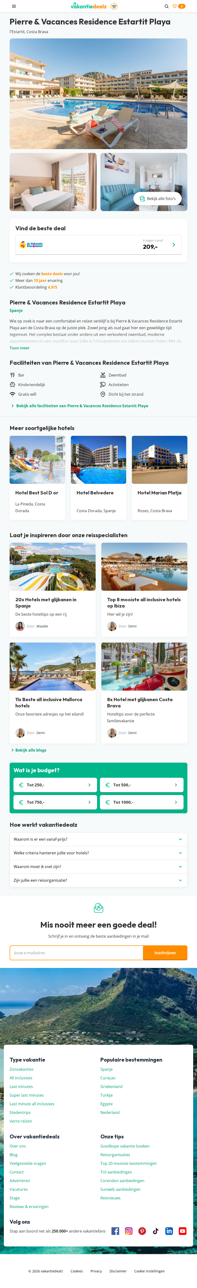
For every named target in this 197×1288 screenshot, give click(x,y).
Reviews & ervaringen (29, 1206)
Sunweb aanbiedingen (120, 1189)
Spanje (16, 310)
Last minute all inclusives (32, 1103)
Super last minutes (27, 1095)
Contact (17, 1172)
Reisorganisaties (115, 1154)
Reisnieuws (110, 1198)
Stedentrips (20, 1112)
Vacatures (19, 1189)
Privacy (96, 1271)
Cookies (77, 1271)
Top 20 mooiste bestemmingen (128, 1163)
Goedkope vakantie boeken (125, 1146)
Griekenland (111, 1086)
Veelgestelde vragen (28, 1163)
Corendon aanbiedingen (122, 1180)
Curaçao (108, 1077)
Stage (15, 1198)
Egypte (106, 1103)
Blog (14, 1154)
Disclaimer (118, 1271)
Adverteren (20, 1180)
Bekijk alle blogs (30, 750)
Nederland (110, 1112)
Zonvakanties (22, 1069)
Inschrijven (165, 952)
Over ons (18, 1146)
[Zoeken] (166, 6)
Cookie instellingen (149, 1271)
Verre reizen (21, 1121)
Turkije (106, 1095)
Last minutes (21, 1086)
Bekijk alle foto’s (161, 198)
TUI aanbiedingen (116, 1172)
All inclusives (21, 1077)
